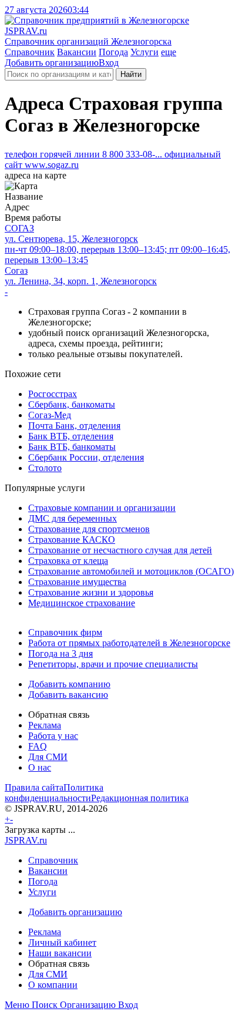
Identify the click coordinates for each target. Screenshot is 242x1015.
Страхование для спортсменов (89, 529)
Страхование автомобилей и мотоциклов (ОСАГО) (131, 571)
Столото (45, 468)
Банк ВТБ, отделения (70, 436)
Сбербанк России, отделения (86, 457)
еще (168, 52)
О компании (53, 985)
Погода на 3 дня (60, 653)
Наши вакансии (60, 953)
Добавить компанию (69, 684)
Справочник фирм (65, 632)
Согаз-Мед (49, 415)
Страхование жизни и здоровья (90, 592)
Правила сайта (34, 787)
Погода (113, 52)
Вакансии (76, 52)
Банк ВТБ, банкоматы (72, 447)
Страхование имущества (77, 582)
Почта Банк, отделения (74, 426)
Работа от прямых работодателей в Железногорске (129, 643)
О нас (39, 767)
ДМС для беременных (72, 518)
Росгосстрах (52, 394)
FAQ (37, 746)
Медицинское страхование (81, 603)
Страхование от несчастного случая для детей (120, 550)
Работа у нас (53, 736)
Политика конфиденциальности (54, 792)
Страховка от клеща (68, 561)
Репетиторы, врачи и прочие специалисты (113, 664)
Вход (109, 63)
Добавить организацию (52, 63)
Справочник (30, 52)
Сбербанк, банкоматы (71, 404)
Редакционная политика (140, 798)
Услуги (144, 52)
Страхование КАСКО (71, 540)
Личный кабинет (62, 942)
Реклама (44, 725)
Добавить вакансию (68, 695)
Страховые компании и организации (102, 508)
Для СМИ (48, 757)
